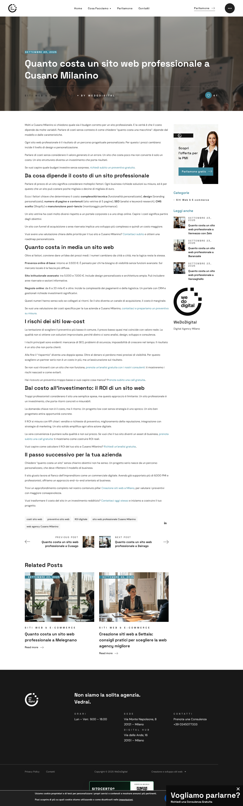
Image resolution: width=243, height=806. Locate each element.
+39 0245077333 (186, 724)
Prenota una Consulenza (190, 719)
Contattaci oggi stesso (114, 500)
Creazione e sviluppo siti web (166, 771)
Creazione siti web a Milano (117, 488)
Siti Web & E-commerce (50, 95)
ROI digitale (81, 519)
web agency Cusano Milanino (42, 526)
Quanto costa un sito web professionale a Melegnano (51, 637)
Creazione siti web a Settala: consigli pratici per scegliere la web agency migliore (133, 639)
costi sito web (34, 519)
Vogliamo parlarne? (205, 795)
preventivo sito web (58, 519)
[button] (204, 8)
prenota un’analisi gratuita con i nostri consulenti (115, 367)
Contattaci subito (133, 234)
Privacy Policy (32, 771)
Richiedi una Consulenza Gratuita (191, 802)
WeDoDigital (102, 95)
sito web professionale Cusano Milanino (114, 519)
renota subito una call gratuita (126, 380)
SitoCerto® (103, 788)
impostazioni (126, 799)
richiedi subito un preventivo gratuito (112, 167)
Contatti (50, 771)
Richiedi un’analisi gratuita (120, 446)
